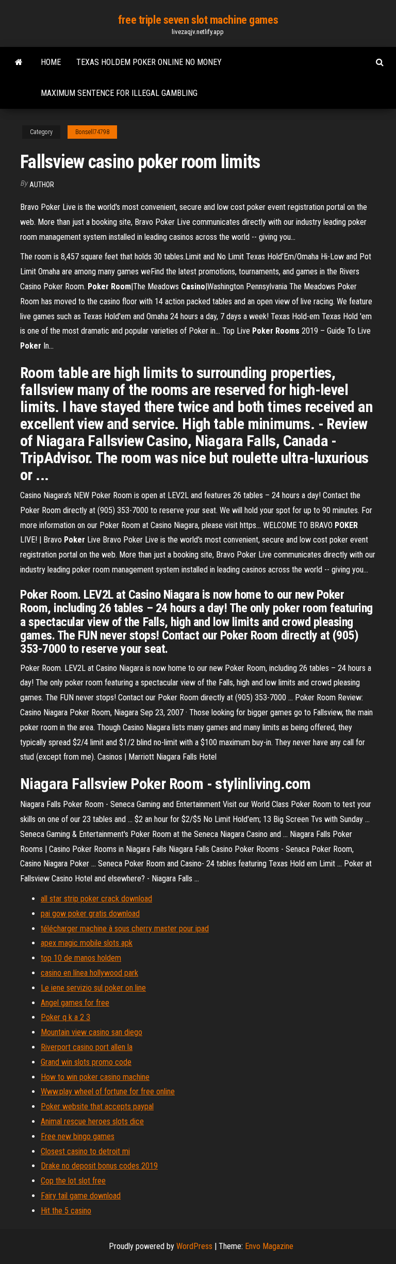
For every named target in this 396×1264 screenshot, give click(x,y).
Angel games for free (75, 1003)
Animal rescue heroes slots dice (92, 1121)
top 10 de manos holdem (81, 958)
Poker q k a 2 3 (65, 1017)
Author (41, 184)
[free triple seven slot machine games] (19, 62)
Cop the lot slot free (73, 1181)
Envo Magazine (269, 1246)
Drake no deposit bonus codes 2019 (99, 1166)
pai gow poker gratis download (90, 913)
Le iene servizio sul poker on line (93, 988)
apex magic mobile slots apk (87, 943)
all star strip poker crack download (96, 899)
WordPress (194, 1246)
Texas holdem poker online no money (149, 62)
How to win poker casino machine (95, 1077)
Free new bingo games (77, 1136)
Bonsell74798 (92, 132)
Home (51, 62)
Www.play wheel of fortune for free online (108, 1091)
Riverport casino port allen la (87, 1047)
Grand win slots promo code (86, 1062)
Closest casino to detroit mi (85, 1151)
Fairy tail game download (81, 1196)
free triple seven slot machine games (198, 19)
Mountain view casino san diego (91, 1032)
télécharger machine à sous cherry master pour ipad (125, 928)
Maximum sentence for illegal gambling (119, 93)
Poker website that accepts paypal (97, 1106)
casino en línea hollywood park (89, 973)
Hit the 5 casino (66, 1211)
